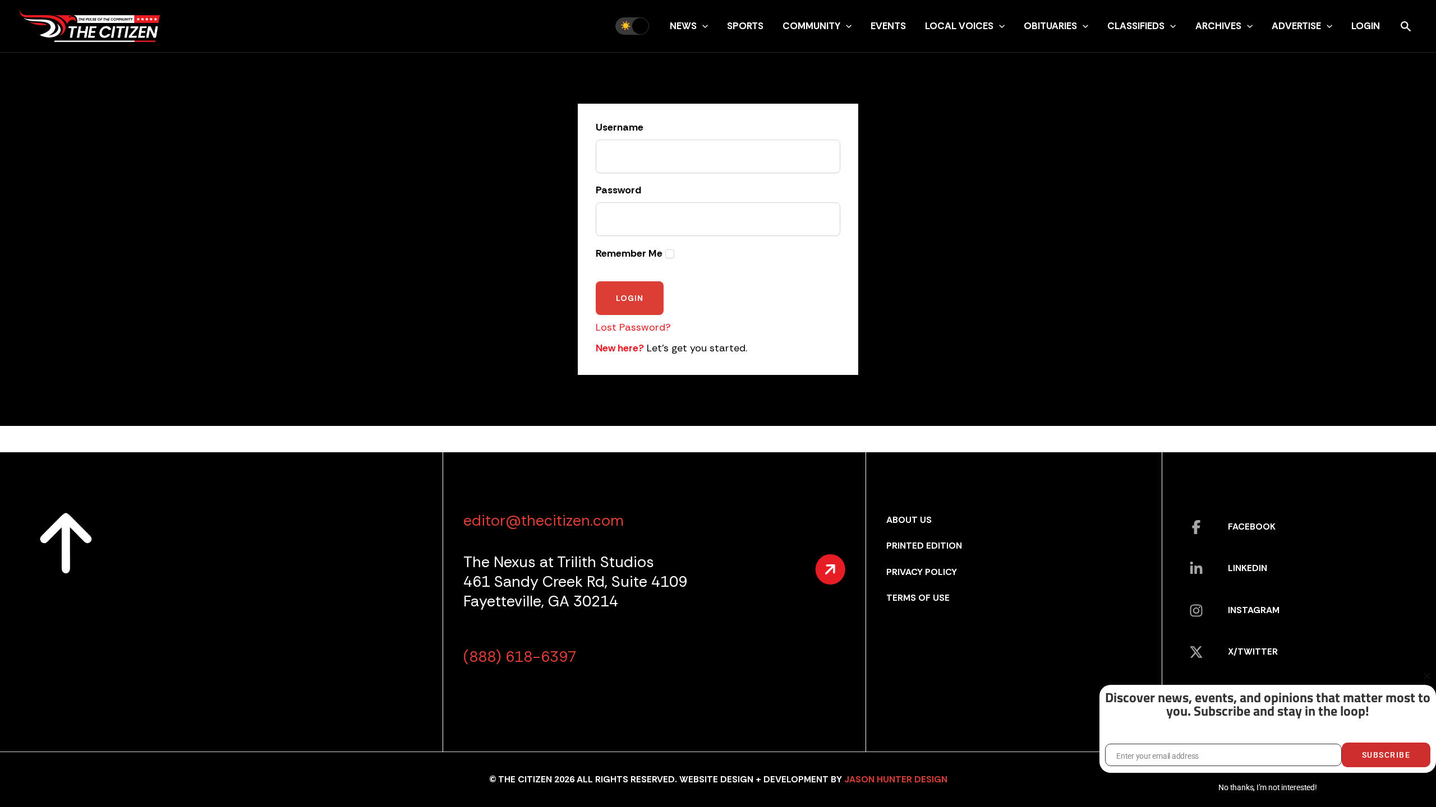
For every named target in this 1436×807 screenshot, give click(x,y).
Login (1365, 26)
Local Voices (959, 26)
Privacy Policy (921, 572)
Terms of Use (918, 598)
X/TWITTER (1253, 651)
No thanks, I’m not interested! (1267, 787)
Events (888, 26)
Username (619, 128)
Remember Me (629, 253)
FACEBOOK (1252, 526)
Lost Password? (633, 327)
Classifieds (1136, 26)
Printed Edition (924, 545)
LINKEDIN (1247, 568)
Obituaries (1050, 26)
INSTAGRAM (1253, 610)
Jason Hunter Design (895, 779)
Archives (1218, 26)
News (683, 26)
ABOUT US (909, 520)
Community (811, 26)
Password (618, 190)
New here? (620, 348)
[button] (702, 25)
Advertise (1296, 26)
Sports (745, 26)
